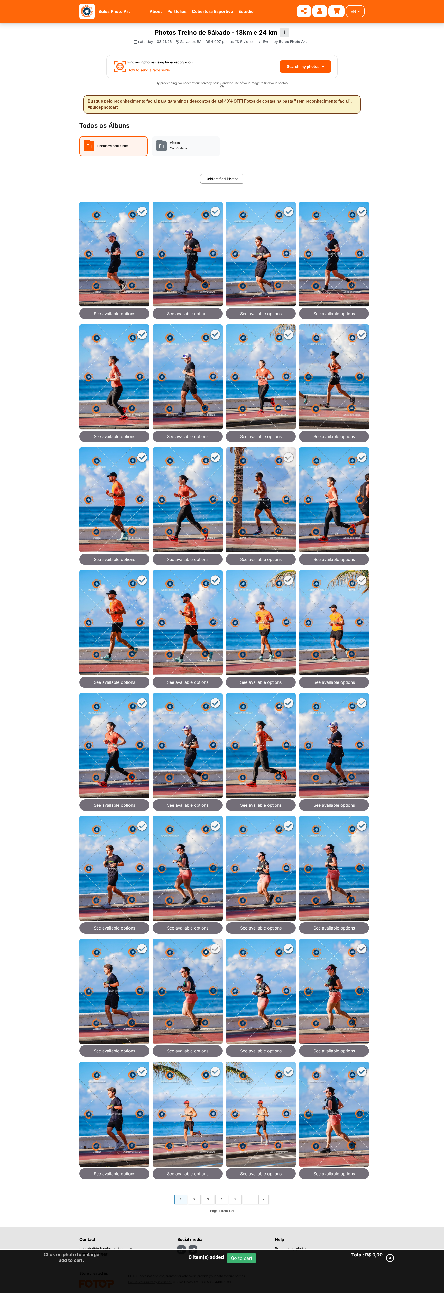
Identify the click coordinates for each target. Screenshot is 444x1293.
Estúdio (246, 11)
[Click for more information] (222, 87)
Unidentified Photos (222, 179)
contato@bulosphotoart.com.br (105, 1248)
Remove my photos (291, 1248)
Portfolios (177, 11)
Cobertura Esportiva (212, 11)
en (353, 11)
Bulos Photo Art (114, 11)
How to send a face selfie (148, 70)
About (156, 11)
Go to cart (241, 1258)
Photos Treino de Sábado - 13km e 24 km (216, 32)
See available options (114, 313)
